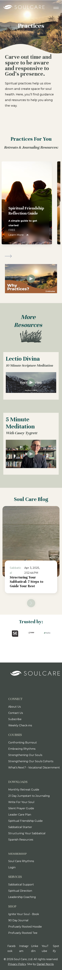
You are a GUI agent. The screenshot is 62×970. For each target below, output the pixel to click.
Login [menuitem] (12, 867)
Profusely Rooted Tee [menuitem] (22, 932)
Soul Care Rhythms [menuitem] (21, 861)
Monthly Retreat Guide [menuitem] (23, 789)
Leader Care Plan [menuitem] (19, 814)
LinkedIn (34, 948)
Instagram (24, 948)
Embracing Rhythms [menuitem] (21, 748)
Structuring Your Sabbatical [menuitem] (26, 833)
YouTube (45, 948)
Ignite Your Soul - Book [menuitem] (23, 914)
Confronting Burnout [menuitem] (22, 742)
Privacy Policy (17, 964)
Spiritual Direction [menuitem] (20, 890)
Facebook (11, 948)
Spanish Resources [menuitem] (20, 839)
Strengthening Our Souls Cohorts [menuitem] (30, 761)
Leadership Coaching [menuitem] (22, 897)
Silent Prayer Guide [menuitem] (21, 808)
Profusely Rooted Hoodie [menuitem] (25, 926)
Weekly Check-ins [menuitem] (20, 725)
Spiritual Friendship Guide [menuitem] (25, 820)
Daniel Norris (45, 964)
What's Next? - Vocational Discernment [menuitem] (34, 767)
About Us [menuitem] (14, 706)
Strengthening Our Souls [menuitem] (25, 755)
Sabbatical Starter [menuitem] (20, 827)
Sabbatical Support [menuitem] (21, 884)
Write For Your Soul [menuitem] (21, 802)
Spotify (56, 948)
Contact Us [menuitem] (15, 713)
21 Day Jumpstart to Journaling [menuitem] (29, 795)
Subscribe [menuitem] (14, 719)
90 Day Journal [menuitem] (18, 920)
